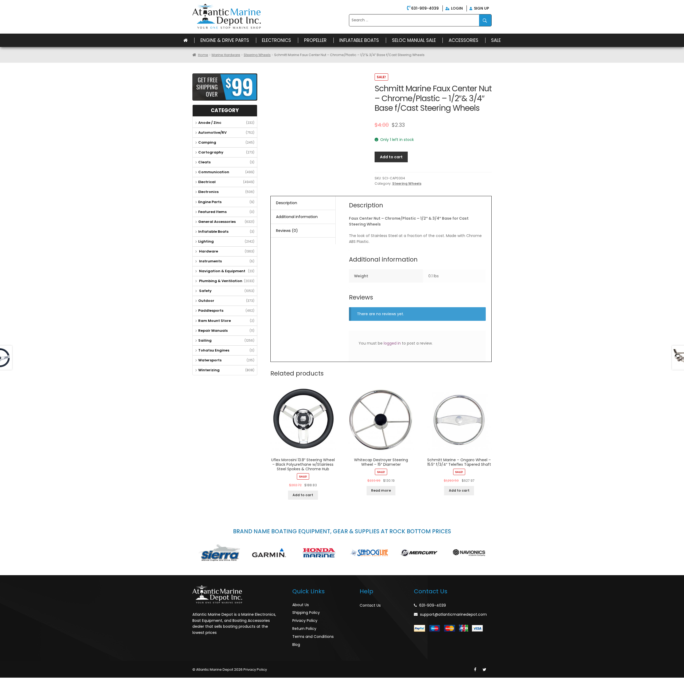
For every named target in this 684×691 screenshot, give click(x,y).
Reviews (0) (287, 230)
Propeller (315, 40)
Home (203, 55)
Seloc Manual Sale (414, 40)
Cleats (204, 162)
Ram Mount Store (214, 320)
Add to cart (391, 157)
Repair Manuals (213, 330)
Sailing (205, 340)
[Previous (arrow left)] (5, 688)
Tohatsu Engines (213, 350)
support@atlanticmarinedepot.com (453, 614)
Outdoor (206, 300)
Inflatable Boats (359, 40)
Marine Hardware (226, 55)
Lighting (206, 241)
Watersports (209, 360)
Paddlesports (210, 310)
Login (456, 8)
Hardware (208, 251)
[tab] (303, 203)
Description (286, 203)
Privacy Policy (304, 620)
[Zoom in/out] (40, 682)
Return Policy (304, 628)
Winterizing (209, 370)
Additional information (297, 216)
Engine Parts (209, 201)
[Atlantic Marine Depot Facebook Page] (475, 669)
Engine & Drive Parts (224, 40)
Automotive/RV (212, 132)
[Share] (17, 682)
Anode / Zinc (209, 122)
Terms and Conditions (313, 636)
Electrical (207, 181)
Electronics (276, 40)
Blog (296, 644)
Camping (207, 142)
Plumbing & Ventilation (220, 280)
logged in (392, 343)
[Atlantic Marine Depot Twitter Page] (484, 669)
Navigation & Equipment (221, 271)
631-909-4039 (425, 8)
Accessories (463, 40)
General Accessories (217, 221)
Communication (213, 172)
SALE (496, 40)
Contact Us (370, 605)
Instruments (210, 261)
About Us (300, 604)
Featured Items (212, 211)
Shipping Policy (306, 612)
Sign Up (481, 8)
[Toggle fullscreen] (28, 682)
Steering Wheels (257, 55)
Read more (381, 490)
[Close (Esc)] (5, 682)
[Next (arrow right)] (17, 688)
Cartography (210, 152)
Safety (205, 290)
